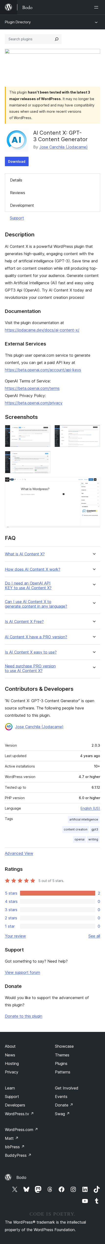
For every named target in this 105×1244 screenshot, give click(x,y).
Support (17, 218)
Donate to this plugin (23, 1016)
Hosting (12, 1063)
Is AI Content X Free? (24, 621)
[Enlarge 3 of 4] (44, 457)
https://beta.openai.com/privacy (34, 402)
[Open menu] (97, 7)
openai (79, 839)
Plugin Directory (18, 22)
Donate (64, 1105)
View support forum (22, 972)
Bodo (21, 1177)
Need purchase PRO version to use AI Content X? (30, 668)
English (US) (90, 808)
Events (61, 1096)
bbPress (15, 1146)
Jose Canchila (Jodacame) (63, 147)
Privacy (11, 1072)
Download (16, 161)
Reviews (17, 192)
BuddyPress (18, 1155)
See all (94, 935)
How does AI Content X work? (32, 569)
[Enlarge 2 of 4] (93, 431)
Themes (62, 1055)
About (10, 1046)
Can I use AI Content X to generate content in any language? (36, 604)
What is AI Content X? (25, 554)
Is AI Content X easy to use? (31, 652)
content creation (75, 829)
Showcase (64, 1046)
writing (93, 839)
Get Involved (66, 1088)
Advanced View (19, 853)
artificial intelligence (83, 819)
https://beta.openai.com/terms (32, 388)
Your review (15, 935)
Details (16, 180)
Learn (10, 1088)
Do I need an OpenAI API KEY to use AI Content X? (28, 585)
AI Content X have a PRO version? (36, 637)
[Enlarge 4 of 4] (93, 483)
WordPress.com (21, 1129)
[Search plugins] (57, 39)
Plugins (61, 1063)
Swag (62, 1113)
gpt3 (94, 829)
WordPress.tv (19, 1113)
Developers (15, 1105)
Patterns (62, 1072)
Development (22, 205)
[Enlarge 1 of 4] (44, 431)
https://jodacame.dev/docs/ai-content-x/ (42, 330)
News (10, 1055)
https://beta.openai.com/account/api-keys (43, 369)
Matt (12, 1138)
